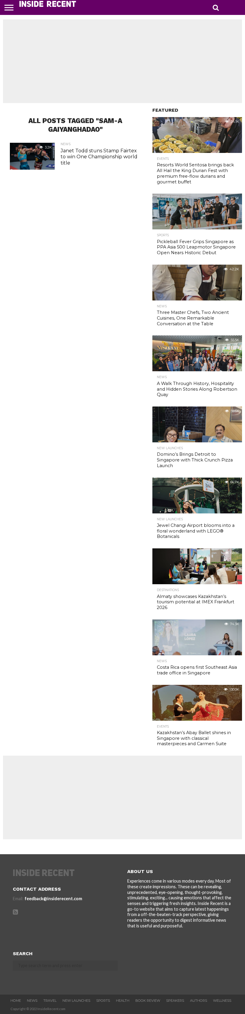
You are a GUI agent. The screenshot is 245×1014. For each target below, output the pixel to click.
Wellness (222, 1000)
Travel (49, 1000)
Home (15, 1000)
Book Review (147, 1000)
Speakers (175, 1000)
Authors (198, 1000)
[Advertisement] (122, 61)
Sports (103, 1000)
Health (122, 1000)
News (32, 1000)
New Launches (76, 1000)
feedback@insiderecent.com (53, 898)
